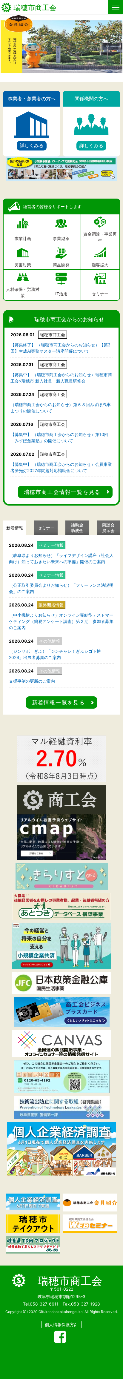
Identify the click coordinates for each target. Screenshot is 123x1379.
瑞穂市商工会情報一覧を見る (62, 492)
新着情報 (14, 527)
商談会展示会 (108, 527)
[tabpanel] (61, 43)
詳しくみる (32, 145)
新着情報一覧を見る (58, 702)
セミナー (46, 527)
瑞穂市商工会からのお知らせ (69, 319)
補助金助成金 (77, 527)
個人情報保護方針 (61, 1324)
